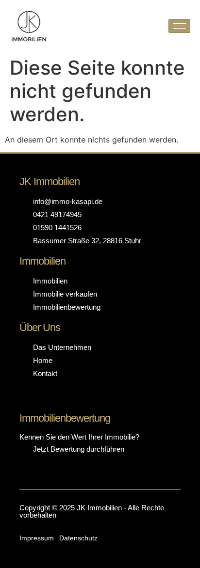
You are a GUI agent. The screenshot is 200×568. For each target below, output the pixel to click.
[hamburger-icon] (179, 26)
